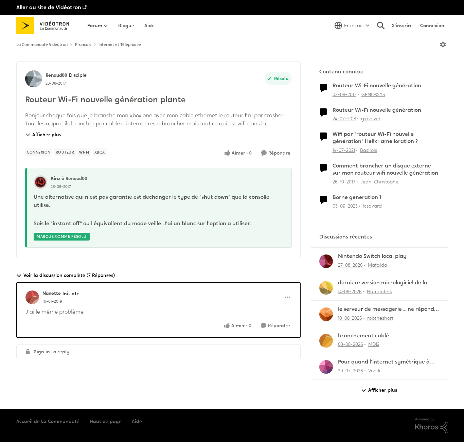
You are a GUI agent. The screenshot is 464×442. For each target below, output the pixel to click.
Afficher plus (46, 134)
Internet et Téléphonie (120, 44)
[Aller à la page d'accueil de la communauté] (45, 25)
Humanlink (379, 291)
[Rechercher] (381, 25)
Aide (137, 421)
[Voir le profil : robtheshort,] (326, 314)
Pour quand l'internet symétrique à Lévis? (384, 362)
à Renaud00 (74, 178)
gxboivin (370, 119)
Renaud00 (56, 75)
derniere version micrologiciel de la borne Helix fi (382, 282)
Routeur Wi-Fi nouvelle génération (377, 85)
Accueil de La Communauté (47, 421)
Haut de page (106, 421)
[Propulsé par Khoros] (431, 426)
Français (83, 44)
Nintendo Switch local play (372, 256)
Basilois (368, 150)
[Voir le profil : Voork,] (326, 367)
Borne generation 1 (357, 197)
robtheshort (380, 318)
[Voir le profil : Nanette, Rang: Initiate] (32, 297)
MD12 (373, 344)
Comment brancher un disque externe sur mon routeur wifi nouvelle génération (385, 169)
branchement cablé (363, 335)
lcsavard (372, 206)
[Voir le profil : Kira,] (40, 182)
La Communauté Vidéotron (42, 44)
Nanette (51, 293)
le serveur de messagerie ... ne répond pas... (386, 309)
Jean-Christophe (379, 182)
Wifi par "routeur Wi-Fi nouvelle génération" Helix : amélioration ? (375, 138)
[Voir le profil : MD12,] (326, 341)
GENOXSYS (373, 94)
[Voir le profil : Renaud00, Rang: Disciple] (33, 78)
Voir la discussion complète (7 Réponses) (69, 275)
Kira (55, 178)
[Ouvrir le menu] (443, 44)
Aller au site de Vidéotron (48, 7)
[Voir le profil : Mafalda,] (326, 261)
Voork (374, 371)
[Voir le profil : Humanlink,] (326, 288)
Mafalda (377, 265)
